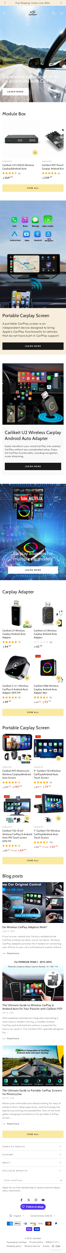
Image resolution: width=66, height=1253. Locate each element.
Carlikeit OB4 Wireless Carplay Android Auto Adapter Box (46, 689)
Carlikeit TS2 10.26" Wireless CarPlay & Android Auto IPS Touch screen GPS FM (17, 836)
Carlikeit (37, 1238)
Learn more (15, 91)
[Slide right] (61, 3)
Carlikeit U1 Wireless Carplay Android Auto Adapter (14, 634)
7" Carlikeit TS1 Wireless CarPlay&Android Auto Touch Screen (47, 834)
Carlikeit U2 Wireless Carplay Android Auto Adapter (45, 634)
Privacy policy (36, 1242)
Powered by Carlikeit (17, 1242)
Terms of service (32, 1246)
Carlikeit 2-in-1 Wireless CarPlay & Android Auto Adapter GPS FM (15, 689)
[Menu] (4, 13)
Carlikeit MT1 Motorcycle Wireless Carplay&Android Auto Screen (16, 774)
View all (33, 188)
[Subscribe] (62, 1180)
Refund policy (52, 1242)
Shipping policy (14, 1246)
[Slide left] (5, 3)
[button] (53, 13)
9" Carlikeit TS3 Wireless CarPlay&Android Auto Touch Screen (47, 774)
